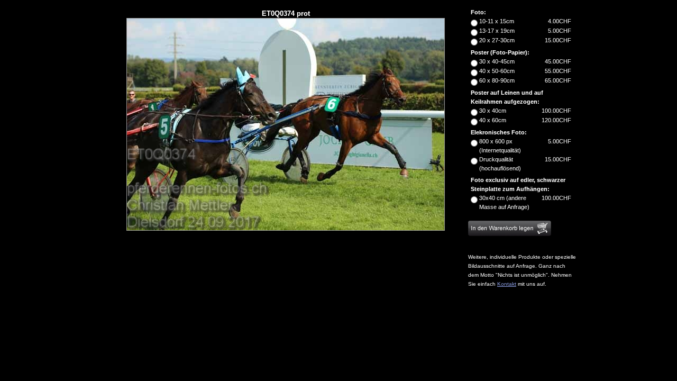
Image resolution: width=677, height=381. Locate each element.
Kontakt (506, 284)
